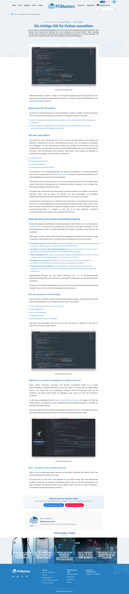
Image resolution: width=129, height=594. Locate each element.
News (14, 5)
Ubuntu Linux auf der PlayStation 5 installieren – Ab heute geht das (22, 555)
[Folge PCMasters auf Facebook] (22, 576)
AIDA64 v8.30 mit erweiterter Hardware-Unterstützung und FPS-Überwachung (64, 556)
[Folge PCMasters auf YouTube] (17, 576)
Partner (69, 582)
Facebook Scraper (35, 226)
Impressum (70, 579)
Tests (20, 5)
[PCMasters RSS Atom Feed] (26, 576)
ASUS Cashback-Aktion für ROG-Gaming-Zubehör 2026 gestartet (85, 555)
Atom (50, 479)
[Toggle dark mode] (113, 2)
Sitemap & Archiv (47, 577)
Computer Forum (104, 5)
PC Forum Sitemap (47, 583)
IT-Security (80, 5)
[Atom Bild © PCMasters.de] (63, 438)
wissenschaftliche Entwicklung (69, 400)
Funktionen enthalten (61, 174)
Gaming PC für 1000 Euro (93, 574)
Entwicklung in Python (37, 101)
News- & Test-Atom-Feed (50, 580)
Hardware (27, 5)
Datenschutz (70, 577)
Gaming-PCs (90, 5)
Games (41, 5)
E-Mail (31, 525)
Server (34, 5)
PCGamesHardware (72, 574)
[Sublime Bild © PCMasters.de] (63, 351)
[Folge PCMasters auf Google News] (13, 576)
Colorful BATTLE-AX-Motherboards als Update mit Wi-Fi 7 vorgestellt (106, 555)
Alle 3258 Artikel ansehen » (47, 521)
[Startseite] (12, 14)
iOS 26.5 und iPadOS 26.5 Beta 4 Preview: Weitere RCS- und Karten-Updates (43, 555)
